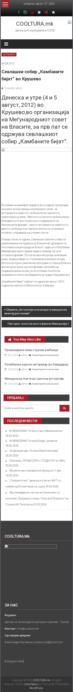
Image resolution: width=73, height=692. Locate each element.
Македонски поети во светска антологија (34, 378)
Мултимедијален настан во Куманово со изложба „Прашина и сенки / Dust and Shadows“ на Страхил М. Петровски (36, 498)
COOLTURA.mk (34, 23)
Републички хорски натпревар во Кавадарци (36, 364)
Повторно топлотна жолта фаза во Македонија (37, 323)
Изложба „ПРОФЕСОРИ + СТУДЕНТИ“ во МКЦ (37, 460)
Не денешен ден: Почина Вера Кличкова (34, 450)
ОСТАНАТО (9, 54)
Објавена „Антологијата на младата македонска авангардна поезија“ (35, 311)
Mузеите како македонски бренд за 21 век (35, 470)
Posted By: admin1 (13, 88)
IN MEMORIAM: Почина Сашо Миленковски (36, 430)
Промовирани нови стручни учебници (31, 350)
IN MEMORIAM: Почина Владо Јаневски (33, 440)
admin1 (24, 355)
